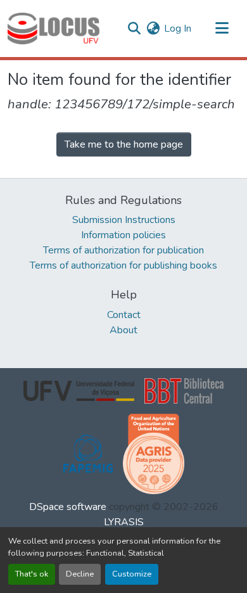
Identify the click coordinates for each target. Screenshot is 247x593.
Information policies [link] (123, 235)
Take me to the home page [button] (124, 144)
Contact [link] (124, 315)
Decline (80, 574)
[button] (53, 28)
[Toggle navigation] (221, 28)
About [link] (123, 330)
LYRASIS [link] (124, 522)
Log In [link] (177, 28)
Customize (131, 574)
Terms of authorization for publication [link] (123, 250)
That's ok (31, 574)
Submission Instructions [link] (123, 220)
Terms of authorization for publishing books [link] (123, 265)
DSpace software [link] (67, 507)
